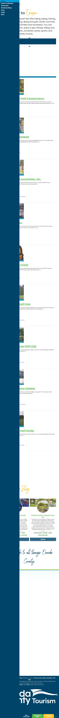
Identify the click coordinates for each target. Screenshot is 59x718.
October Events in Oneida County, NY (43, 516)
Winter (23, 535)
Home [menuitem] (3, 1)
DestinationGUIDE (48, 715)
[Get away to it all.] (29, 705)
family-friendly (42, 535)
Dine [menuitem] (2, 15)
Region (4, 43)
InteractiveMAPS (37, 715)
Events (44, 532)
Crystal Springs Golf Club (20, 346)
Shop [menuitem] (3, 12)
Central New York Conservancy (24, 98)
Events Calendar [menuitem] (7, 3)
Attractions (37, 532)
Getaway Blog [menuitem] (6, 8)
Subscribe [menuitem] (5, 6)
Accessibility (48, 678)
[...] (39, 142)
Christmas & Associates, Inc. (22, 179)
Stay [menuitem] (3, 10)
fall (23, 532)
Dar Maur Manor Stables (19, 388)
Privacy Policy (38, 678)
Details (43, 539)
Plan (26, 715)
